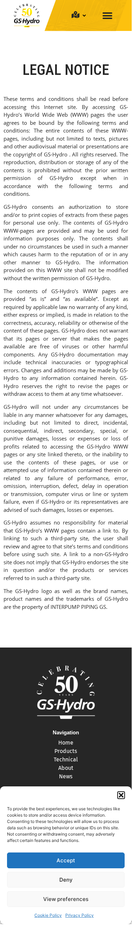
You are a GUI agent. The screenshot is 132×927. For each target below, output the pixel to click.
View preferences (65, 899)
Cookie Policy (48, 915)
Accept (66, 860)
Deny (66, 879)
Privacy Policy (79, 915)
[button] (121, 795)
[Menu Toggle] (107, 15)
